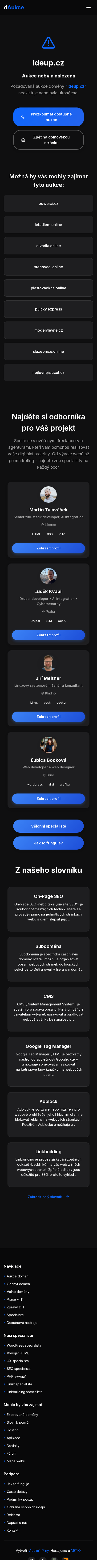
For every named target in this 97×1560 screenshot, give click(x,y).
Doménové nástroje (22, 1323)
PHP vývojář (16, 1376)
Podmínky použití (20, 1499)
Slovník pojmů (17, 1422)
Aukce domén (17, 1276)
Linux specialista (19, 1384)
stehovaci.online (48, 266)
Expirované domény (22, 1415)
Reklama (13, 1515)
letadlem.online (48, 224)
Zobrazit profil (48, 548)
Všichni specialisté (48, 826)
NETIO (76, 1550)
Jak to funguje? (48, 843)
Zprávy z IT (16, 1307)
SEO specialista (19, 1369)
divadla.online (48, 245)
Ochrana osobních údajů (26, 1507)
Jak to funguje (18, 1484)
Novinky (13, 1446)
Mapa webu (16, 1461)
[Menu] (88, 7)
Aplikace (13, 1438)
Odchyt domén (18, 1284)
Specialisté (15, 1315)
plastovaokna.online (48, 288)
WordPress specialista (24, 1345)
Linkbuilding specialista (24, 1392)
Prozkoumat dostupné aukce (51, 117)
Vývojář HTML (18, 1353)
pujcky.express (48, 309)
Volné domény (18, 1292)
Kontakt (12, 1530)
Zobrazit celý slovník (45, 1197)
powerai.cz (48, 203)
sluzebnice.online (48, 351)
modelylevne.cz (48, 330)
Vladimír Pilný (38, 1550)
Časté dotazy (17, 1492)
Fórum (11, 1453)
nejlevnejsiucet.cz (48, 372)
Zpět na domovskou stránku (51, 140)
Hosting (13, 1430)
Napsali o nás (17, 1523)
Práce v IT (15, 1299)
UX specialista (18, 1361)
